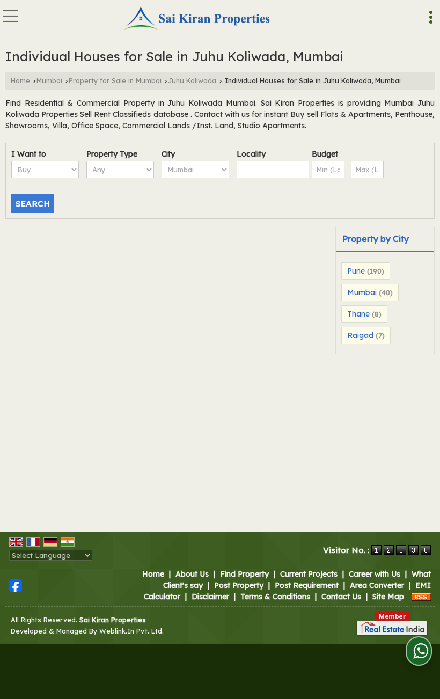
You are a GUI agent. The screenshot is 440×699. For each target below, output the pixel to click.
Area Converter (377, 585)
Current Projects (309, 574)
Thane (358, 314)
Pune (356, 271)
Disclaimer (210, 596)
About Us (192, 574)
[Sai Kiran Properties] (198, 19)
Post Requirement (307, 585)
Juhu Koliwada (192, 80)
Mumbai (49, 80)
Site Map (388, 596)
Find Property (244, 574)
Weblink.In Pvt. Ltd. (131, 631)
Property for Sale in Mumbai (115, 80)
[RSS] (421, 596)
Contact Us (341, 596)
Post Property (238, 585)
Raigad (360, 335)
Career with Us (374, 574)
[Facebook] (15, 585)
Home (20, 80)
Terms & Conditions (275, 596)
